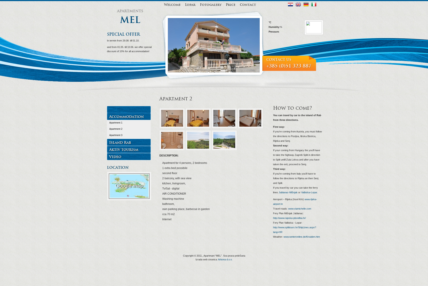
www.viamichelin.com (299, 208)
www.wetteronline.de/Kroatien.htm (301, 236)
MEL (130, 20)
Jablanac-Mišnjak (288, 192)
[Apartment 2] (172, 127)
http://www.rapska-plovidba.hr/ (289, 218)
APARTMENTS (130, 11)
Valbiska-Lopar (309, 192)
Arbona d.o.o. (225, 259)
